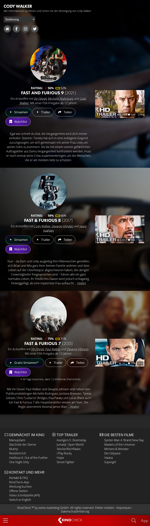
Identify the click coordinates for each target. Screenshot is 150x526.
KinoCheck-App (19, 482)
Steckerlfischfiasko (68, 449)
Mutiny (13, 449)
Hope (60, 457)
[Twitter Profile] (34, 29)
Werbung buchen (20, 486)
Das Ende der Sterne (22, 444)
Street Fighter (65, 462)
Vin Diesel (40, 99)
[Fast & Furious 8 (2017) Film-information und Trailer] (48, 191)
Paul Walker (53, 349)
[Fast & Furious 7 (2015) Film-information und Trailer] (48, 314)
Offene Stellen (18, 491)
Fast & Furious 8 (48, 220)
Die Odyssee (112, 453)
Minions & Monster (116, 449)
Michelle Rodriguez (60, 99)
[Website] (7, 29)
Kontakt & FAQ (18, 478)
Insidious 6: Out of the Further (28, 457)
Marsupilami (17, 440)
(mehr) (81, 283)
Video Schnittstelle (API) (24, 495)
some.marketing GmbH (53, 508)
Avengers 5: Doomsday (71, 440)
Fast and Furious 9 (48, 93)
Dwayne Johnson (62, 226)
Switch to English (20, 500)
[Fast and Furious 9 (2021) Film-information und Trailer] (48, 64)
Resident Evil (17, 453)
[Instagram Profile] (25, 29)
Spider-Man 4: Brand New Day (124, 440)
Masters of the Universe (119, 444)
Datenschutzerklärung (75, 511)
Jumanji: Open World (70, 444)
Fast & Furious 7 (48, 343)
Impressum (124, 508)
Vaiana (108, 457)
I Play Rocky (64, 453)
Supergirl (110, 462)
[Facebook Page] (16, 29)
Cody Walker (42, 226)
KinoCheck (24, 508)
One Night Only (19, 462)
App (144, 520)
